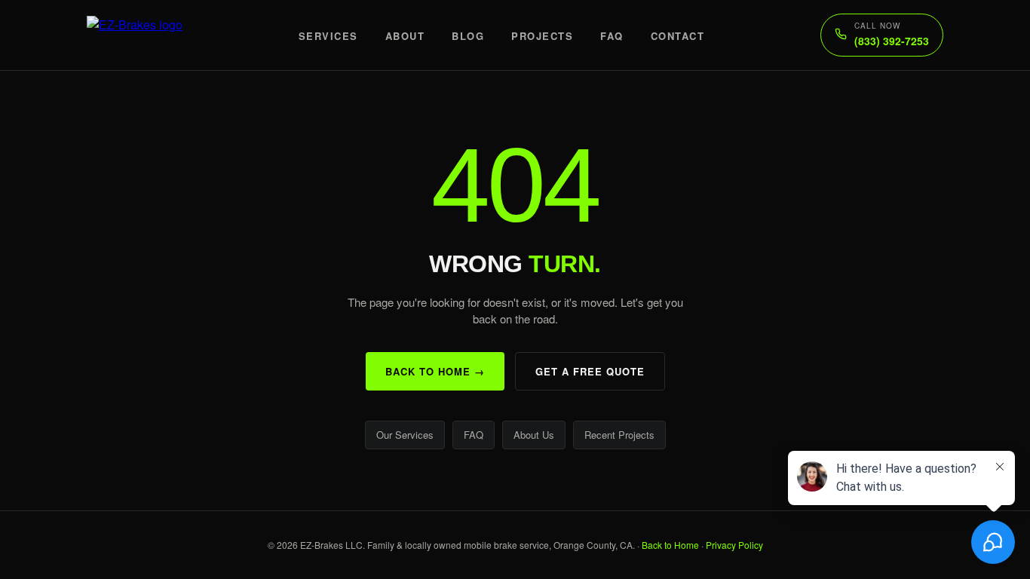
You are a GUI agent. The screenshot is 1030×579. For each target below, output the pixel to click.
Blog (468, 36)
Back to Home (670, 544)
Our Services (405, 434)
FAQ (612, 36)
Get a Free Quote (590, 371)
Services (328, 36)
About (405, 36)
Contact (678, 36)
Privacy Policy (734, 544)
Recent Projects (619, 434)
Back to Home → (435, 371)
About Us (533, 434)
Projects (542, 36)
